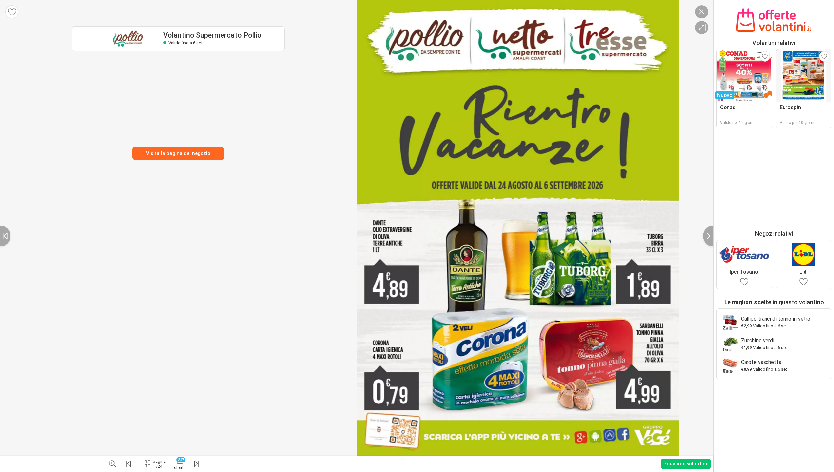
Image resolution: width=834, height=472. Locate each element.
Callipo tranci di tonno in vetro (775, 319)
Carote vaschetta (761, 362)
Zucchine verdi (757, 340)
